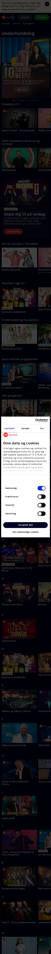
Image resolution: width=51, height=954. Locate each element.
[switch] (42, 496)
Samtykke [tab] (9, 428)
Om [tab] (42, 428)
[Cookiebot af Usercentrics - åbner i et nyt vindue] (36, 420)
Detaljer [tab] (26, 428)
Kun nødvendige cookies (25, 532)
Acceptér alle (25, 525)
